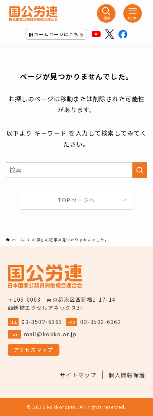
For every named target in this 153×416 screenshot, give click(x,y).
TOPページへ (76, 200)
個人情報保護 (126, 375)
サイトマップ (78, 375)
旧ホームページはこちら (56, 34)
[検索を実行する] (139, 170)
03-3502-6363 (42, 322)
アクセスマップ (33, 349)
